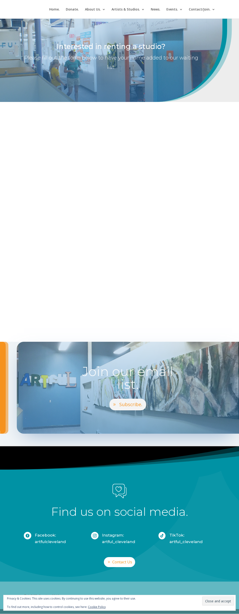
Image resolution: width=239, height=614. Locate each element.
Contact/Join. (200, 9)
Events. (172, 9)
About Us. (93, 9)
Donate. (72, 9)
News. (155, 9)
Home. (54, 9)
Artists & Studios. (126, 9)
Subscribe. (130, 404)
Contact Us (122, 562)
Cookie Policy (97, 607)
